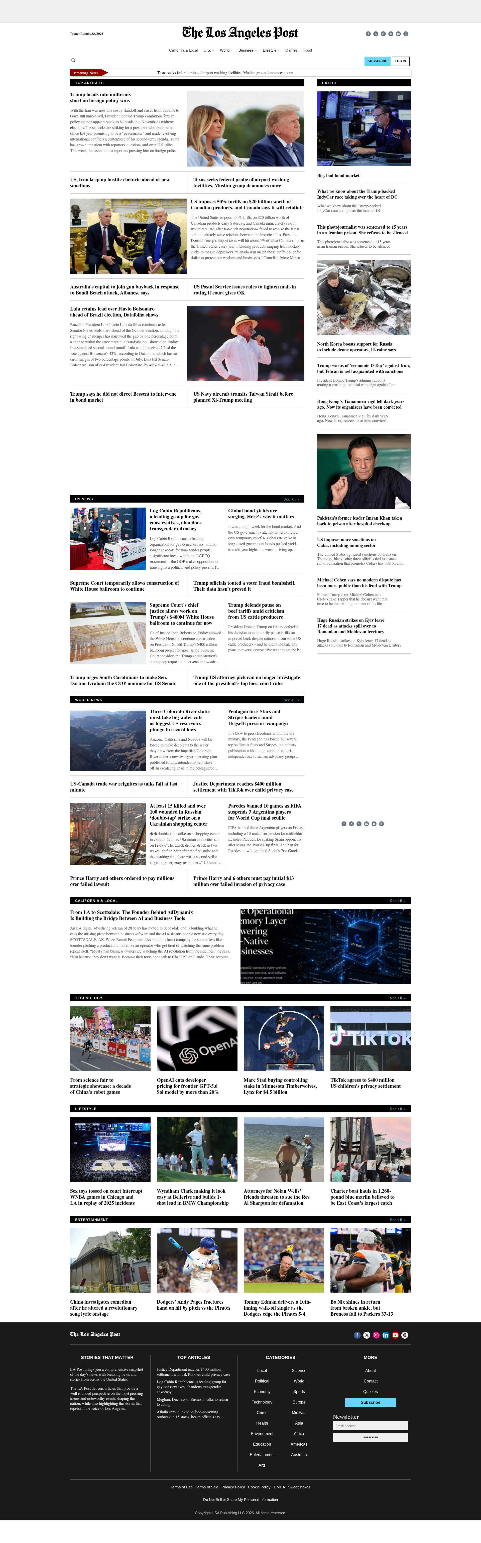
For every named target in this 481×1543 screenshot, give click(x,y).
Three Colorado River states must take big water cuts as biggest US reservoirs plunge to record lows (180, 720)
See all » (291, 499)
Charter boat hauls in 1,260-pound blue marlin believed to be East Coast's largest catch (362, 1197)
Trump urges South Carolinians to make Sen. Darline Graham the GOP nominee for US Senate (123, 680)
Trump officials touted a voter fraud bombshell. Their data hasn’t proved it (244, 586)
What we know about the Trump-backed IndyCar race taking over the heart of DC (357, 194)
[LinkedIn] (390, 33)
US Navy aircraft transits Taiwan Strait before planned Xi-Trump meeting (243, 397)
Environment (262, 1434)
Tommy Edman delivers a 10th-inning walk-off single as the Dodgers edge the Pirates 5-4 (277, 1308)
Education (262, 1444)
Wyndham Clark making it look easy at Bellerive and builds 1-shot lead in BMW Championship (193, 1197)
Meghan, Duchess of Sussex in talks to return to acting (192, 1402)
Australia (299, 1455)
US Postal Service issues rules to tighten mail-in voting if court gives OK (244, 290)
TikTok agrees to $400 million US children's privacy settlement (365, 1083)
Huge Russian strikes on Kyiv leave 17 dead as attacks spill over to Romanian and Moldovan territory (350, 626)
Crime (262, 1413)
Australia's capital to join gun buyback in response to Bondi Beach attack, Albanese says (124, 290)
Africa (299, 1434)
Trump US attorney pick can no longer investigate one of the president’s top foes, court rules (246, 680)
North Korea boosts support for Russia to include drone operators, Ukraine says (356, 347)
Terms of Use (182, 1487)
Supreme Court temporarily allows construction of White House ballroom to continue (124, 586)
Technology (262, 1402)
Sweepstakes (299, 1487)
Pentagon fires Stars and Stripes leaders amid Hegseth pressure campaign (258, 717)
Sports (299, 1392)
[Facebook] (368, 33)
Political (262, 1381)
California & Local (183, 50)
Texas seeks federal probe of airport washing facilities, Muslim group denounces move (188, 72)
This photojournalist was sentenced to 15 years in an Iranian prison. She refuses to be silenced (362, 230)
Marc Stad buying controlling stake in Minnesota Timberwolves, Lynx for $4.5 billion (280, 1086)
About (370, 1370)
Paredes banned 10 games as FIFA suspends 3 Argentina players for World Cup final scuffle (264, 812)
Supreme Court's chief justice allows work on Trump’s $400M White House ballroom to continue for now (182, 614)
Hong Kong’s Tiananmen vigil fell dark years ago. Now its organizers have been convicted (360, 404)
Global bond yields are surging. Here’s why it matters (261, 514)
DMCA (279, 1487)
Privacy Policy (233, 1487)
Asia (299, 1423)
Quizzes (370, 1392)
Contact (371, 1381)
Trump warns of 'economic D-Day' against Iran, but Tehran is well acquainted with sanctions (363, 368)
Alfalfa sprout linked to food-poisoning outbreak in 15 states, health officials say (188, 1414)
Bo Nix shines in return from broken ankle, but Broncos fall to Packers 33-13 (361, 1308)
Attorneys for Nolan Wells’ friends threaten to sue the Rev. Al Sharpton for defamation (277, 1197)
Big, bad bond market (338, 175)
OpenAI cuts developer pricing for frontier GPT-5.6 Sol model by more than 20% (188, 1086)
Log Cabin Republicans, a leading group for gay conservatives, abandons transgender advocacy (176, 520)
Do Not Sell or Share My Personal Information (240, 1499)
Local (262, 1370)
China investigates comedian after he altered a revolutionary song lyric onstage (104, 1308)
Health (262, 1423)
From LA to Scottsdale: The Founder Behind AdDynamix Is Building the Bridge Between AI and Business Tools (131, 915)
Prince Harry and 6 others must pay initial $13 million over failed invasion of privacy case (243, 881)
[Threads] (405, 33)
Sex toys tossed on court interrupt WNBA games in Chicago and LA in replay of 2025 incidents (106, 1197)
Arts (262, 1465)
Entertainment (262, 1455)
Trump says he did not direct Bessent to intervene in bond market (123, 397)
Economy (262, 1392)
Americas (299, 1444)
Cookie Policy (259, 1487)
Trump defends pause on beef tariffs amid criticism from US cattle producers (256, 611)
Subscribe (370, 1437)
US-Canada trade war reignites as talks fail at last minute (124, 787)
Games (291, 50)
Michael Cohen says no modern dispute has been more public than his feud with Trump (359, 582)
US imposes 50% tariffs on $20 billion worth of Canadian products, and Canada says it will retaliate (247, 205)
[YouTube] (398, 33)
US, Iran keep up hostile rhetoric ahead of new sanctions (120, 183)
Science (299, 1370)
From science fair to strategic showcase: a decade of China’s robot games (100, 1086)
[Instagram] (383, 33)
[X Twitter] (375, 33)
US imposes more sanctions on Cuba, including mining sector (346, 542)
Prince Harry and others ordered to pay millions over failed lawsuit (122, 881)
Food (308, 50)
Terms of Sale (207, 1487)
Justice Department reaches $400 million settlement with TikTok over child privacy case (243, 787)
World (299, 1381)
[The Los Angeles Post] (240, 33)
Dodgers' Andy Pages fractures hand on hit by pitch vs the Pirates (193, 1305)
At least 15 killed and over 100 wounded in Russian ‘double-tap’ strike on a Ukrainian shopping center (178, 815)
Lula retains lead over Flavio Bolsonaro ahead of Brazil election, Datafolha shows (114, 312)
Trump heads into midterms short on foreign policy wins (100, 97)
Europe (299, 1402)
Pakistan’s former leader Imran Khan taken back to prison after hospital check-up (359, 521)
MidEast (299, 1413)
